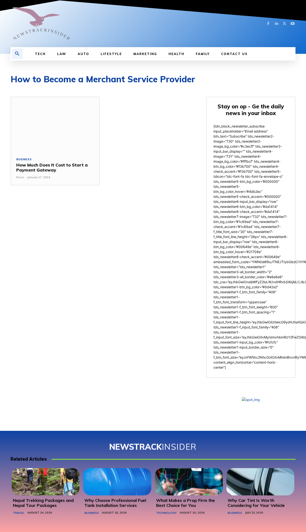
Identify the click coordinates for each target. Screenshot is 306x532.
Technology (166, 513)
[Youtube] (292, 24)
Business (24, 159)
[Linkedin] (276, 24)
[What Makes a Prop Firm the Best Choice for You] (189, 481)
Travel (18, 513)
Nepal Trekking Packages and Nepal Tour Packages (43, 503)
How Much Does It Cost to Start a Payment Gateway (52, 167)
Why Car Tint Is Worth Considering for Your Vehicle (256, 503)
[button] (17, 54)
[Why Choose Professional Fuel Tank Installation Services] (117, 481)
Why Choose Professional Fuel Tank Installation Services (115, 503)
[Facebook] (268, 24)
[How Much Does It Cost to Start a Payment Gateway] (55, 124)
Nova (20, 177)
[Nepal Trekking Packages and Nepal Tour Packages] (46, 481)
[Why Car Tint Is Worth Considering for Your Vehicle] (260, 481)
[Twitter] (284, 24)
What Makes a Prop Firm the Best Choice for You (185, 503)
